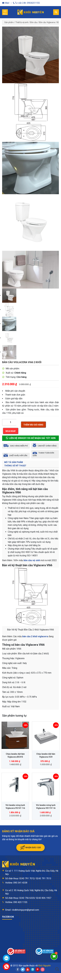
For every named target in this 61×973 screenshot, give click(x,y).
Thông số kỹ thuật (15, 465)
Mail (6, 3)
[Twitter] (23, 969)
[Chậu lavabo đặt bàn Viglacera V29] (45, 735)
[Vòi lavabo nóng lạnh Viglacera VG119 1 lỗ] (45, 786)
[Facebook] (18, 969)
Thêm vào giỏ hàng (33, 425)
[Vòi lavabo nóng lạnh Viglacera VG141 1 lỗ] (15, 786)
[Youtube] (28, 969)
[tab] (30, 462)
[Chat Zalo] (6, 958)
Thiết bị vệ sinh (21, 22)
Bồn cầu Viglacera (47, 22)
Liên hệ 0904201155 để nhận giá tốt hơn (32, 438)
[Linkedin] (32, 969)
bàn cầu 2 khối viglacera (35, 636)
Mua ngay (11, 431)
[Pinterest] (37, 969)
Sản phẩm (9, 22)
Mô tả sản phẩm (13, 462)
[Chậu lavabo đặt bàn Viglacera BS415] (15, 735)
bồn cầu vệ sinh (32, 560)
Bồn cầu (33, 22)
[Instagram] (42, 969)
